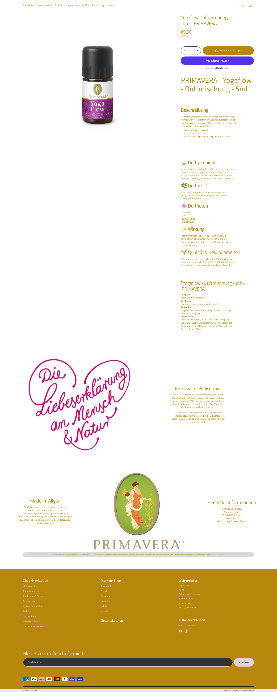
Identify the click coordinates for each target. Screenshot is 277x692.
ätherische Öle (30, 585)
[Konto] (243, 5)
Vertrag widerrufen (188, 607)
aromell (104, 611)
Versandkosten (186, 603)
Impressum (184, 585)
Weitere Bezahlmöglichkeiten (217, 68)
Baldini (104, 606)
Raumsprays (29, 601)
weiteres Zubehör (31, 621)
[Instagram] (186, 631)
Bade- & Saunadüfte (32, 606)
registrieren (244, 662)
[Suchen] (236, 5)
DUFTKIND (33, 690)
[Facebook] (181, 631)
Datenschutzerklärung (189, 594)
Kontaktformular (187, 625)
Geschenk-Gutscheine (33, 626)
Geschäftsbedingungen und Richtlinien (238, 690)
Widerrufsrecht (186, 598)
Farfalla (104, 591)
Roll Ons (27, 611)
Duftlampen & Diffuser (33, 596)
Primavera (105, 596)
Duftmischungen (31, 591)
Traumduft (106, 585)
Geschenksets (29, 616)
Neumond (105, 601)
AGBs (181, 589)
